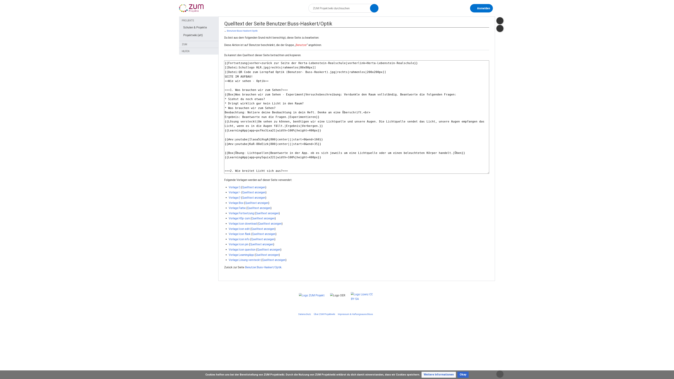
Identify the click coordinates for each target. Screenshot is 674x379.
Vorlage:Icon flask (240, 234)
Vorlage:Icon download (243, 223)
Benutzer (301, 45)
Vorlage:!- (235, 192)
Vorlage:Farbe (237, 208)
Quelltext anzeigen (253, 187)
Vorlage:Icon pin (238, 244)
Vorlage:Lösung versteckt (245, 260)
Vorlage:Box (236, 203)
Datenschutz (304, 314)
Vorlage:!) (234, 187)
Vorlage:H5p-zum (239, 218)
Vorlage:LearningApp (241, 255)
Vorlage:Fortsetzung (241, 213)
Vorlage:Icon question (242, 249)
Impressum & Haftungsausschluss (355, 314)
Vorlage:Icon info (239, 239)
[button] (438, 375)
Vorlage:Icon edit (239, 229)
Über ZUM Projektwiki (324, 314)
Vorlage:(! (234, 197)
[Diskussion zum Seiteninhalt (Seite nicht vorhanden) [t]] (499, 20)
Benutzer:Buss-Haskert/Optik (242, 30)
